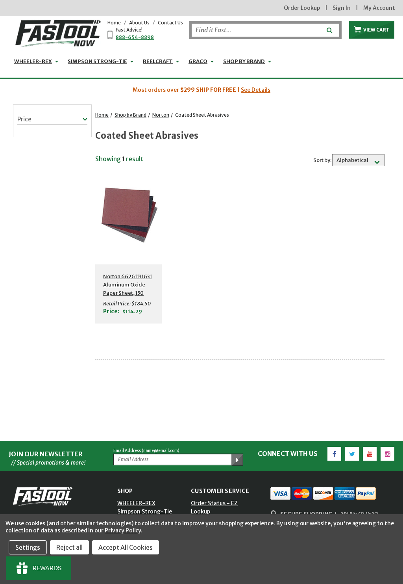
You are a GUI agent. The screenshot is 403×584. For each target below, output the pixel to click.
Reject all (69, 547)
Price (24, 119)
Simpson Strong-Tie (97, 61)
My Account (379, 7)
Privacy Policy (123, 530)
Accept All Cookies (125, 547)
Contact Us (170, 23)
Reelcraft (158, 61)
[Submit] (329, 27)
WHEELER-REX (33, 61)
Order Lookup (302, 7)
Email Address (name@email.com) (146, 450)
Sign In (342, 7)
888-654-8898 (135, 37)
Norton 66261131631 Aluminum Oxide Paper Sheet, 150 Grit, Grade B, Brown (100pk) (128, 293)
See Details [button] (255, 89)
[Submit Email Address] (237, 460)
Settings (27, 547)
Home (114, 23)
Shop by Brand (244, 61)
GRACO (198, 61)
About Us (139, 23)
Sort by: (322, 160)
